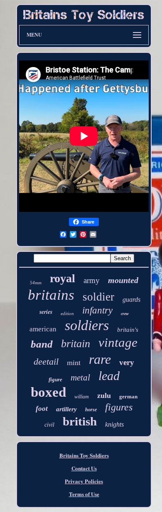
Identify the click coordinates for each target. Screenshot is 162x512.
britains (51, 295)
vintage (117, 342)
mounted (123, 280)
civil (49, 425)
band (42, 344)
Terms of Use (84, 494)
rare (100, 359)
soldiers (87, 325)
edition (67, 313)
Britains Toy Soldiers (84, 455)
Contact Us (84, 468)
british (80, 421)
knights (114, 424)
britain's (127, 329)
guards (131, 299)
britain (75, 344)
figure (55, 379)
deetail (46, 361)
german (128, 396)
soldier (98, 297)
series (45, 312)
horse (91, 410)
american (42, 329)
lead (109, 376)
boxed (48, 392)
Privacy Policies (84, 481)
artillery (66, 409)
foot (42, 409)
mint (74, 362)
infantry (97, 310)
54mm (36, 282)
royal (62, 278)
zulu (104, 395)
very (126, 362)
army (91, 280)
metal (80, 378)
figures (119, 407)
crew (125, 313)
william (81, 397)
